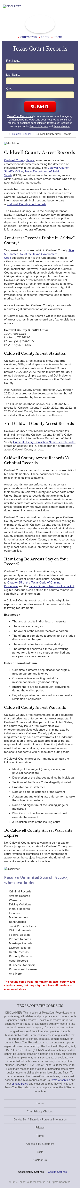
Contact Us (40, 1159)
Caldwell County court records (26, 204)
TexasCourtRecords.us (20, 116)
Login (45, 37)
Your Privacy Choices (40, 1111)
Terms (40, 1135)
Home (58, 37)
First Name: (13, 60)
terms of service (60, 1080)
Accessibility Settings (31, 1171)
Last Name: (13, 74)
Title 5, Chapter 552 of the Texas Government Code (39, 254)
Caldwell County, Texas (19, 160)
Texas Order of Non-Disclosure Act (51, 586)
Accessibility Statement (40, 1143)
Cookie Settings (57, 1171)
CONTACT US (28, 37)
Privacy (40, 1127)
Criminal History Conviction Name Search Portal (44, 442)
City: (9, 88)
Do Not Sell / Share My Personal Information (40, 1119)
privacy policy (20, 1083)
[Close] (73, 6)
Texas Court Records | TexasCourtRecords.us (40, 24)
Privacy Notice (62, 126)
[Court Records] (5, 134)
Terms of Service (39, 126)
